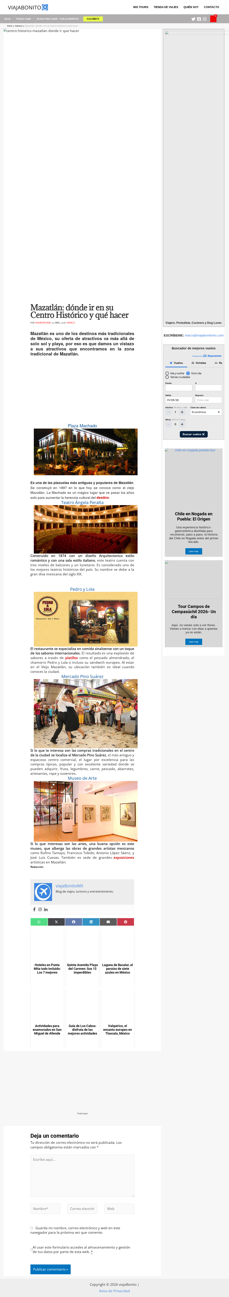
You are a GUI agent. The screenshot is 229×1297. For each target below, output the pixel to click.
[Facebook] (199, 19)
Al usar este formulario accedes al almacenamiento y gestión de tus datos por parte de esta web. (81, 1249)
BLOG (7, 18)
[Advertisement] (82, 392)
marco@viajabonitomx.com (204, 335)
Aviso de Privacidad (114, 1291)
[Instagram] (205, 19)
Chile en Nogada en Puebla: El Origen (193, 516)
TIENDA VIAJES (23, 18)
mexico (71, 322)
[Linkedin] (46, 909)
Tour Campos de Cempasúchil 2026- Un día (194, 611)
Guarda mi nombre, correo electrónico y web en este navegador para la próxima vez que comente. (75, 1230)
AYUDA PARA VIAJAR (47, 18)
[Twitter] (193, 19)
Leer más (194, 551)
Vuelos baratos (69, 18)
